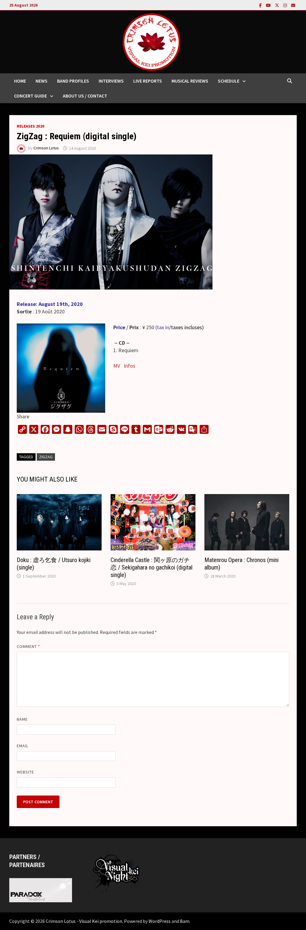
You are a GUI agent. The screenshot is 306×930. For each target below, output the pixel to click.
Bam (184, 921)
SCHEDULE (228, 81)
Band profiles (73, 81)
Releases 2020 (30, 126)
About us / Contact (85, 96)
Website (25, 772)
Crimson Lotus (46, 148)
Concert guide (30, 96)
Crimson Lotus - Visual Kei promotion (84, 921)
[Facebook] (261, 4)
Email (22, 745)
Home (20, 81)
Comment (28, 646)
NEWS (42, 81)
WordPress (160, 921)
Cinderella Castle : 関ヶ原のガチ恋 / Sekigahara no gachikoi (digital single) (151, 567)
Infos (129, 365)
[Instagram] (286, 4)
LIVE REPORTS (147, 81)
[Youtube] (268, 4)
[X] (277, 4)
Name (22, 719)
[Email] (293, 4)
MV (116, 365)
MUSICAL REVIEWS (190, 81)
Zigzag (46, 456)
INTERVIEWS (111, 81)
